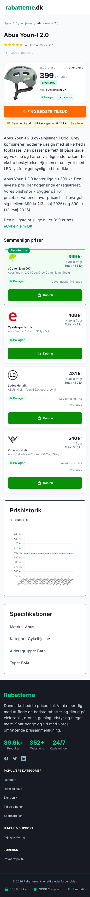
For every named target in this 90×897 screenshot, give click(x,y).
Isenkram (10, 779)
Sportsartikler (13, 815)
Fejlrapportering (14, 837)
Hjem (7, 23)
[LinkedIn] (23, 758)
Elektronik (10, 797)
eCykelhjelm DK (18, 226)
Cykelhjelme (24, 23)
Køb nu (48, 295)
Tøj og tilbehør (13, 806)
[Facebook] (6, 758)
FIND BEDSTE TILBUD (47, 111)
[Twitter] (14, 758)
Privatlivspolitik (14, 859)
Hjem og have (13, 789)
